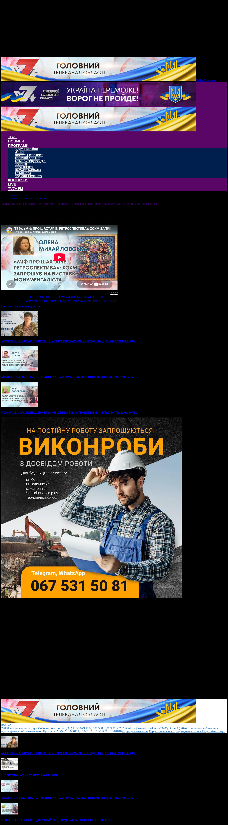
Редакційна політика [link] (189, 731)
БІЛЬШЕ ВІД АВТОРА (30, 306)
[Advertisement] (101, 649)
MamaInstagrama (28, 170)
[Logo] (98, 105)
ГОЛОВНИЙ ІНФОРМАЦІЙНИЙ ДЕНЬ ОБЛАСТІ (28, 198)
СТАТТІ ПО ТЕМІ (10, 306)
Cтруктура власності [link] (135, 731)
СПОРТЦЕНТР (24, 167)
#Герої (19, 152)
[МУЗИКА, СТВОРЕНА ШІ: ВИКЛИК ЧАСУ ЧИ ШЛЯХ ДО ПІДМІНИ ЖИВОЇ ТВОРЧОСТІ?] (19, 370)
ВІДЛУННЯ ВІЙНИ (26, 149)
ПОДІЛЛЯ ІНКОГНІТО (28, 176)
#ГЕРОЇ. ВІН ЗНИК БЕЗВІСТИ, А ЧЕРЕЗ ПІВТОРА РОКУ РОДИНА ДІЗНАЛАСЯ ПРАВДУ (68, 341)
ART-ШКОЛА (23, 173)
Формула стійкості (29, 155)
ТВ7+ (12, 137)
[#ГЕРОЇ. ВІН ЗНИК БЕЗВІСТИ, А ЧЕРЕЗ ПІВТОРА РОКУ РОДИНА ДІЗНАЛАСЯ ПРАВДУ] (19, 334)
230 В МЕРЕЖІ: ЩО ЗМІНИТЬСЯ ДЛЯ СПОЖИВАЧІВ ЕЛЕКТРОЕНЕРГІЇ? (72, 300)
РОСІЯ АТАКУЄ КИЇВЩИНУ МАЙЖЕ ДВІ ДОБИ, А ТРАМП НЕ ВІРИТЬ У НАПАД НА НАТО (69, 412)
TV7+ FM (15, 189)
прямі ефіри (14, 195)
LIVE (12, 184)
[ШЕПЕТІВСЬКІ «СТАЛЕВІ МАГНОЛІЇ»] (9, 769)
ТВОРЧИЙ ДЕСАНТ (27, 158)
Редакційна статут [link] (213, 731)
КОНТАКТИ (18, 180)
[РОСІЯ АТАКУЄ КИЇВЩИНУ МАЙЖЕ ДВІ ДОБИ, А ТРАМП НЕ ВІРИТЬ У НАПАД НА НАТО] (19, 406)
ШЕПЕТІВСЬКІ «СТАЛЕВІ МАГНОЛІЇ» (30, 775)
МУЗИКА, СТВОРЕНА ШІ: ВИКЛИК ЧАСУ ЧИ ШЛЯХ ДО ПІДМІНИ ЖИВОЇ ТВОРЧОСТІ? (67, 377)
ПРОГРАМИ (18, 145)
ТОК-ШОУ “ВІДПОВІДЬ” (30, 161)
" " (112, 293)
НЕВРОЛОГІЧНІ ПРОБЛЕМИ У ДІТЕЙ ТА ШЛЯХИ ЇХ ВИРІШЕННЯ (70, 297)
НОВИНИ (16, 141)
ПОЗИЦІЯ (21, 164)
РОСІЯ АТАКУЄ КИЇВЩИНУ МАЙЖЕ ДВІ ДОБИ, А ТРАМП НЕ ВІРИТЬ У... (56, 820)
